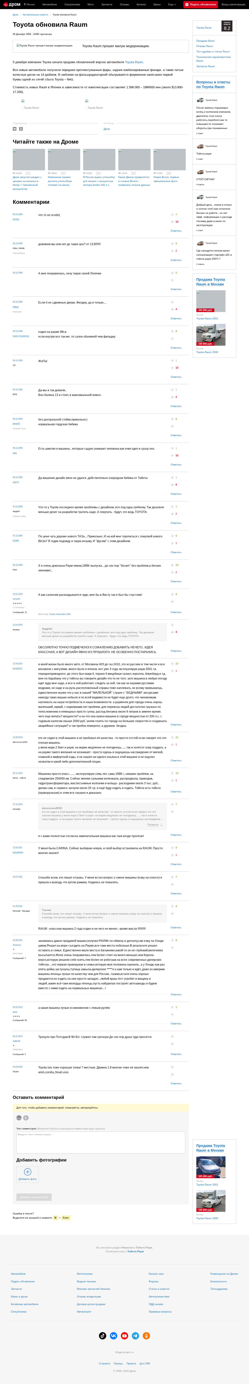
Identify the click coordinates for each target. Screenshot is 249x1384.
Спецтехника (18, 1311)
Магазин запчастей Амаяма (93, 1288)
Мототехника (84, 1273)
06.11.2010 (17, 773)
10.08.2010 (18, 737)
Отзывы (124, 4)
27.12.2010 (18, 804)
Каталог (141, 4)
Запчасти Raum (205, 66)
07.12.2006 (18, 506)
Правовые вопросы (160, 1311)
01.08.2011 (17, 906)
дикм (15, 1012)
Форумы (154, 1281)
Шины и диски (19, 1296)
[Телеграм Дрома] (135, 1335)
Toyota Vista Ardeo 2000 (60, 614)
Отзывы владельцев (89, 1296)
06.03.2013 (18, 1007)
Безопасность (218, 1281)
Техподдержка (218, 1288)
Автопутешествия (159, 1296)
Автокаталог (84, 1311)
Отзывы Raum (204, 46)
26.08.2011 (17, 940)
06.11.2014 (17, 1036)
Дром (107, 128)
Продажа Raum (205, 40)
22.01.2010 (18, 594)
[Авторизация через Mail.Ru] (25, 1117)
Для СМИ (145, 1363)
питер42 (16, 599)
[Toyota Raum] (23, 101)
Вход (233, 4)
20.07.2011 (17, 877)
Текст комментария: (60, 1129)
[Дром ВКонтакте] (113, 1335)
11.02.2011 (17, 847)
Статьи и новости (159, 1288)
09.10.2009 (18, 565)
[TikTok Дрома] (102, 1335)
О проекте (104, 1363)
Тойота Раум (135, 1251)
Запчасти (106, 4)
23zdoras (17, 945)
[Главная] (12, 4)
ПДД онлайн (156, 1304)
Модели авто (123, 1352)
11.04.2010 (17, 625)
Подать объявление (23, 1281)
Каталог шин (156, 1273)
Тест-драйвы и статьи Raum (213, 51)
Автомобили (49, 4)
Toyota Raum (134, 62)
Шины (157, 4)
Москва (31, 4)
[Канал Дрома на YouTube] (124, 1335)
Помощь (118, 1363)
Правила (131, 1363)
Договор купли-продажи (91, 1304)
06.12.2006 (18, 214)
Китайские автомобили (24, 1304)
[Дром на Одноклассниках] (146, 1335)
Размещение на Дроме (224, 1273)
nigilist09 (16, 1041)
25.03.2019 (18, 1067)
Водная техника (86, 1281)
